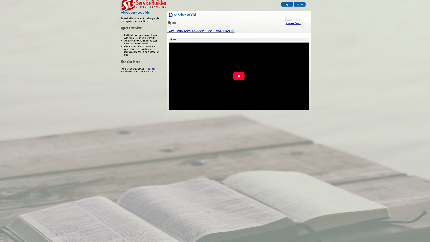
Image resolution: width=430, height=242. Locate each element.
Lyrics (209, 30)
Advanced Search (293, 23)
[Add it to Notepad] (171, 15)
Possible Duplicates (224, 30)
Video (171, 30)
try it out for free (147, 71)
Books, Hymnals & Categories (190, 30)
